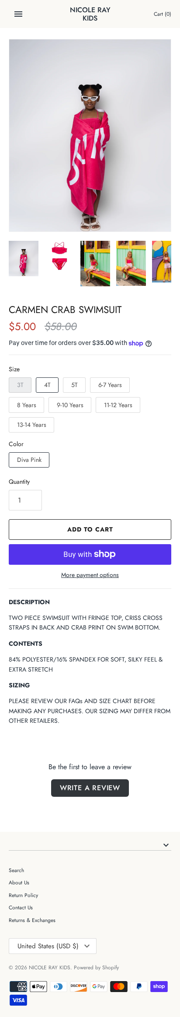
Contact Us (21, 907)
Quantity (19, 481)
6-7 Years (110, 384)
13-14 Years (31, 424)
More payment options (90, 575)
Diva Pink (29, 459)
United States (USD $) (48, 946)
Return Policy (23, 895)
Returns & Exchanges (32, 920)
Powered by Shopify (96, 967)
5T (74, 384)
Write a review (90, 788)
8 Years (26, 405)
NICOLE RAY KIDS (49, 967)
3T (20, 384)
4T (47, 384)
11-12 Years (118, 405)
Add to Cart (90, 529)
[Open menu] (18, 14)
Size (14, 369)
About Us (19, 882)
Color (16, 444)
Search (16, 870)
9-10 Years (70, 405)
